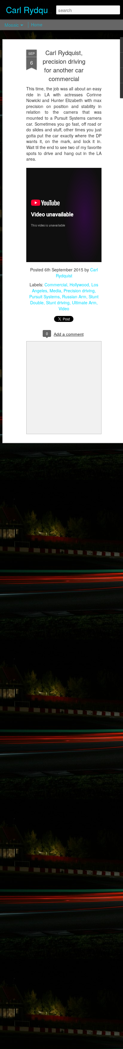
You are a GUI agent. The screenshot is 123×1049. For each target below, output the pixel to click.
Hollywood (79, 285)
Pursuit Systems (44, 297)
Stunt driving (58, 302)
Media (55, 291)
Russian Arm (74, 297)
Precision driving (79, 291)
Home (36, 25)
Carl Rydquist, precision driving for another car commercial (64, 65)
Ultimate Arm (84, 302)
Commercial (55, 285)
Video (64, 308)
